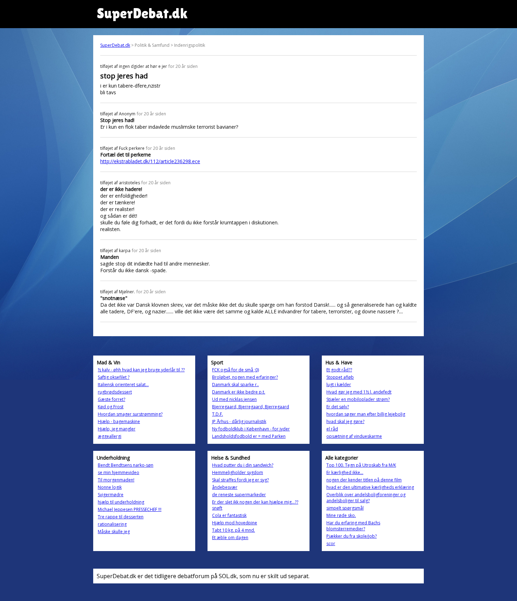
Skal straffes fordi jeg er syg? (240, 480)
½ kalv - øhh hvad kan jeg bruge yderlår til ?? (141, 370)
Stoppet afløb (340, 377)
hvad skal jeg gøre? (345, 421)
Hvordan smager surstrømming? (130, 414)
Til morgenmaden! (116, 480)
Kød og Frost (110, 407)
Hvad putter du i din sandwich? (242, 465)
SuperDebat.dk (115, 45)
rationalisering (112, 524)
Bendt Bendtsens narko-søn (125, 465)
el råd (332, 429)
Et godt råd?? (339, 370)
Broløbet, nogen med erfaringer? (245, 377)
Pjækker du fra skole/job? (351, 536)
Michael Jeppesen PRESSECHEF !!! (129, 509)
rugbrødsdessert (115, 392)
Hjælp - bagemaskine (119, 421)
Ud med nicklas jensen (234, 399)
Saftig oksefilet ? (113, 377)
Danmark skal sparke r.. (235, 385)
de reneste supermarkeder (239, 495)
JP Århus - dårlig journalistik (239, 421)
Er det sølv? (337, 407)
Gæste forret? (111, 399)
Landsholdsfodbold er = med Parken (249, 436)
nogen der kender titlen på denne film (364, 480)
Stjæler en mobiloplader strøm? (358, 399)
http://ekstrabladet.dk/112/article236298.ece (150, 161)
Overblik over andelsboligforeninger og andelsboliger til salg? (366, 498)
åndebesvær (224, 487)
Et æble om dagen (230, 538)
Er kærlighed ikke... (344, 472)
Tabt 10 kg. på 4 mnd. (233, 530)
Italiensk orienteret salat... (123, 385)
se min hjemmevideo (118, 472)
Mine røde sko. (341, 515)
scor (330, 543)
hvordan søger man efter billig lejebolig (365, 414)
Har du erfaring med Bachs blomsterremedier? (353, 526)
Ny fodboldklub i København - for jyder (251, 429)
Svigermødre (110, 495)
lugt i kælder (338, 385)
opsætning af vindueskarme (354, 436)
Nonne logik (110, 487)
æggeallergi (109, 436)
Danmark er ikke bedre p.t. (238, 392)
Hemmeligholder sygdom (237, 472)
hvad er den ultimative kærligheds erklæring (370, 487)
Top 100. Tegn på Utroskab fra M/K (361, 465)
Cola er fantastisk (229, 515)
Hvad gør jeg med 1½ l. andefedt (358, 392)
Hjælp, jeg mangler (116, 429)
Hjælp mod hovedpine (234, 523)
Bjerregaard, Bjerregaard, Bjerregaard (250, 407)
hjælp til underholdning (121, 502)
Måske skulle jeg (114, 532)
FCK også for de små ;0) (235, 370)
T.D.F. (217, 414)
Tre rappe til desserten (120, 517)
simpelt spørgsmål (345, 508)
